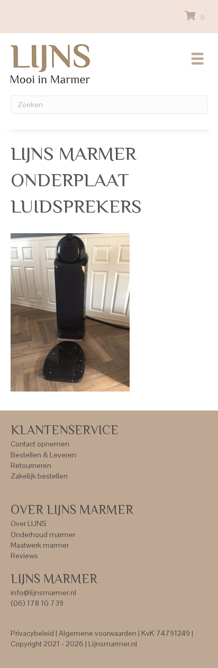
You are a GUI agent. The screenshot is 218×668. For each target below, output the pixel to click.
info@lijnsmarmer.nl (43, 592)
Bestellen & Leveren (43, 455)
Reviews (24, 555)
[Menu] (197, 58)
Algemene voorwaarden (98, 633)
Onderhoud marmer (43, 534)
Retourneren (31, 465)
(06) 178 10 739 (37, 603)
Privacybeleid (32, 633)
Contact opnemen (40, 443)
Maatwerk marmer (40, 545)
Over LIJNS (29, 523)
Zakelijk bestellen (39, 476)
